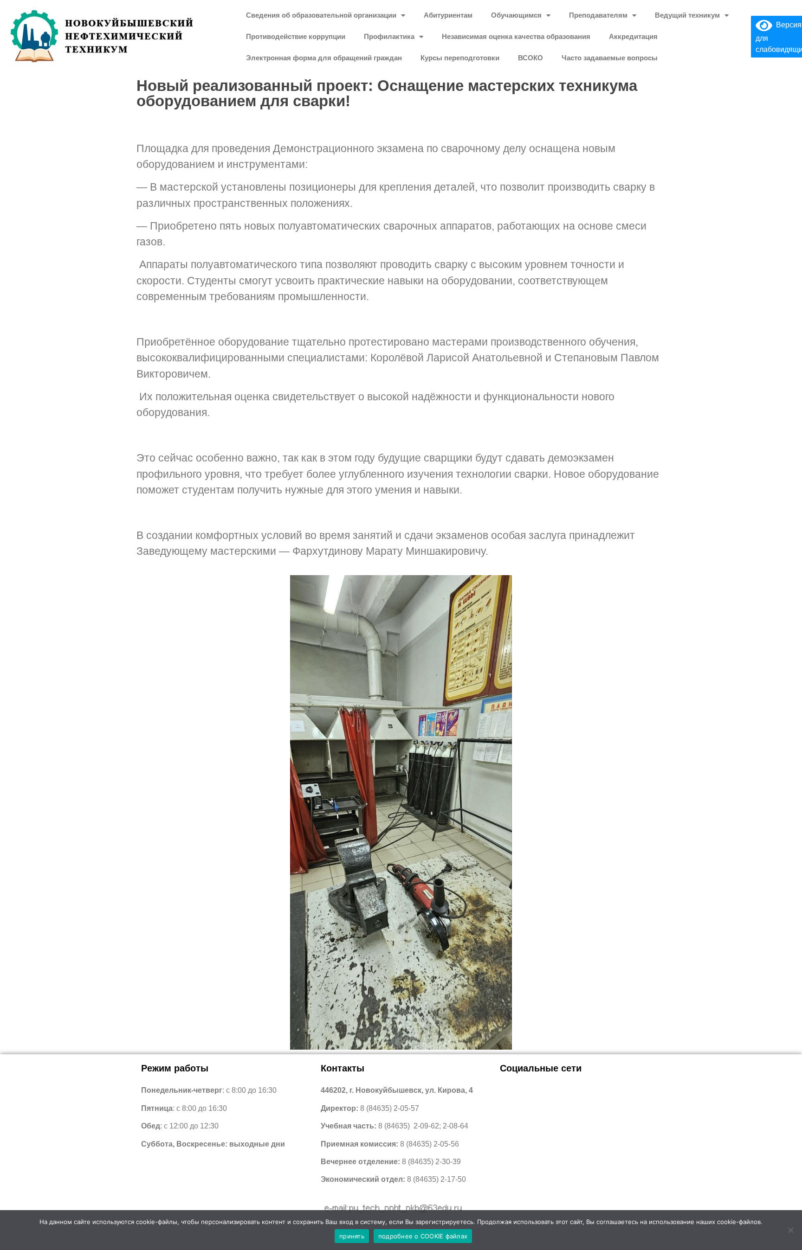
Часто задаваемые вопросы (610, 58)
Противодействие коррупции (295, 36)
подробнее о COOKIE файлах (422, 1236)
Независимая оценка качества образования (516, 36)
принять (351, 1236)
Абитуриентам (448, 15)
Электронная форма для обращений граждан (324, 58)
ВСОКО (530, 58)
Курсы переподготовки (459, 58)
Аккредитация (633, 36)
